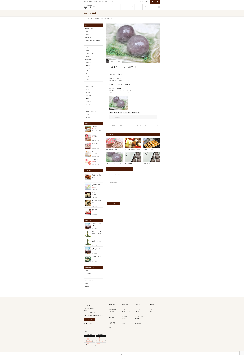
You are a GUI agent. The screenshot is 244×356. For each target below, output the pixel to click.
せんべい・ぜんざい (90, 53)
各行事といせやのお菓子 (126, 311)
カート (156, 1)
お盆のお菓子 (88, 101)
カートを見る (151, 311)
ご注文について (138, 309)
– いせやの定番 (111, 311)
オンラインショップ (115, 6)
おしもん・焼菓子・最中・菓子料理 (92, 40)
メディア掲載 (88, 276)
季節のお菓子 (88, 59)
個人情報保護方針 (138, 323)
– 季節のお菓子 (111, 317)
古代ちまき (88, 89)
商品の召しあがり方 (89, 280)
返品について (137, 318)
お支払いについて (138, 311)
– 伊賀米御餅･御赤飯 (112, 309)
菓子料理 (88, 56)
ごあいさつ (124, 309)
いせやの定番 (88, 37)
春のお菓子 (88, 65)
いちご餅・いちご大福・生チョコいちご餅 (93, 69)
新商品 (86, 283)
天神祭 (87, 114)
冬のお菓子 (88, 117)
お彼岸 (87, 79)
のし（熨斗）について (139, 316)
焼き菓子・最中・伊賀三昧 (91, 47)
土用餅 (87, 98)
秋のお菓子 (88, 104)
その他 (86, 270)
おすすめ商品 (118, 61)
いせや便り (124, 318)
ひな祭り (88, 76)
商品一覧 (107, 6)
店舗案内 (123, 6)
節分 (87, 73)
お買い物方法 (130, 6)
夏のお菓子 (88, 92)
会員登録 (141, 1)
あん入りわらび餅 (89, 86)
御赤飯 (87, 34)
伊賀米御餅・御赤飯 (89, 28)
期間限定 (118, 117)
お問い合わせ (146, 6)
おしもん (88, 43)
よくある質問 (138, 6)
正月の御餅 (88, 62)
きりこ (87, 50)
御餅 (87, 31)
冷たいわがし (88, 95)
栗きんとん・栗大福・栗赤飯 (92, 111)
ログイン (146, 1)
